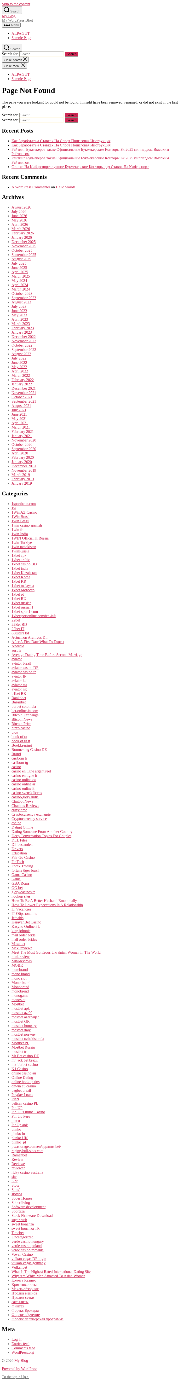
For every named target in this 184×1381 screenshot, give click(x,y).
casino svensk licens (27, 793)
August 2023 (21, 302)
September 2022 (24, 350)
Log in (17, 1339)
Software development (29, 1207)
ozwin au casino (24, 1086)
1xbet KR (19, 581)
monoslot (18, 1000)
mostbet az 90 (22, 1013)
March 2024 (21, 289)
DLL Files (19, 840)
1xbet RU (19, 599)
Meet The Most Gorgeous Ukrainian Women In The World (56, 952)
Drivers (17, 849)
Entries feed (20, 1344)
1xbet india (20, 568)
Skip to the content (16, 4)
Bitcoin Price (21, 724)
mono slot (19, 978)
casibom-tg (20, 762)
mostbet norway (24, 1034)
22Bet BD (19, 624)
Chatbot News (22, 801)
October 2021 (22, 397)
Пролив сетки (23, 1297)
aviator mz (19, 685)
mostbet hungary (24, 1026)
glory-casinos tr (23, 892)
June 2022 (19, 362)
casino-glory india (25, 797)
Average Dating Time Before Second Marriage (47, 655)
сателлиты (20, 1302)
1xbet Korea (21, 577)
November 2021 (24, 393)
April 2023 (20, 319)
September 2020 (24, 449)
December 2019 (24, 466)
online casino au (24, 1073)
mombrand (20, 970)
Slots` (16, 1190)
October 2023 (22, 293)
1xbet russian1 (22, 607)
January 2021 (22, 436)
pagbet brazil (21, 1090)
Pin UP (17, 1108)
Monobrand (20, 987)
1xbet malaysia (23, 586)
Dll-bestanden (22, 844)
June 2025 (19, 268)
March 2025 (21, 276)
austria (16, 650)
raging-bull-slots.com (27, 1151)
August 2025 (21, 259)
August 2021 (21, 406)
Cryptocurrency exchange (31, 814)
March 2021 (21, 427)
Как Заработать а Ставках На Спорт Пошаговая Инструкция (61, 141)
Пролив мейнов (24, 1293)
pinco (16, 1121)
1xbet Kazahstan (24, 573)
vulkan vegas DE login (29, 1259)
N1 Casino (20, 1069)
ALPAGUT (21, 33)
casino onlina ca (24, 780)
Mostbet (18, 1004)
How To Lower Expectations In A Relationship (47, 905)
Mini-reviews (22, 961)
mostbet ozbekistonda (28, 1039)
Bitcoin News (22, 719)
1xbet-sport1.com (25, 611)
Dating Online (22, 827)
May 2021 (19, 419)
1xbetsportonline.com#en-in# (34, 616)
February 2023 (23, 328)
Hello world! (65, 187)
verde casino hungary (28, 1241)
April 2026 (20, 224)
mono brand (21, 974)
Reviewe (18, 1164)
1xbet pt (18, 594)
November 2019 (24, 470)
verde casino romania (28, 1250)
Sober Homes (22, 1198)
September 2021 (24, 401)
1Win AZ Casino (24, 512)
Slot (14, 1181)
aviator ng (19, 689)
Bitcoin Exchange (25, 715)
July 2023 (19, 306)
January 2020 (22, 462)
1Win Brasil (20, 517)
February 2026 (23, 233)
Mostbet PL (20, 1043)
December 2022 (24, 337)
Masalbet (18, 944)
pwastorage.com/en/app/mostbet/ (36, 1146)
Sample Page (21, 38)
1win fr (17, 530)
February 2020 (23, 457)
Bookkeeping (22, 745)
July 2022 (19, 358)
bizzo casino (21, 728)
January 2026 (22, 237)
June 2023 (19, 311)
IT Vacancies (21, 909)
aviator (17, 659)
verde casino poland (27, 1246)
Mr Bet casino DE (25, 1056)
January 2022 (22, 384)
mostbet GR (21, 1021)
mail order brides (24, 939)
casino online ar (23, 784)
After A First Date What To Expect (38, 642)
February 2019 (23, 479)
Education (19, 853)
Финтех (18, 1306)
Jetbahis (17, 918)
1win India (20, 534)
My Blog (9, 16)
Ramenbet (19, 1155)
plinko (16, 1129)
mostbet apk (21, 1008)
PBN (15, 1099)
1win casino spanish (27, 525)
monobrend (20, 991)
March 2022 (21, 375)
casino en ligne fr (24, 775)
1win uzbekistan (24, 547)
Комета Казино (24, 1280)
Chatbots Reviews (25, 806)
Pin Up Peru (21, 1116)
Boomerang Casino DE (29, 750)
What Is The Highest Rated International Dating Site (51, 1272)
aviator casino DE (25, 668)
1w (14, 508)
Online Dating (22, 1077)
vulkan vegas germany (29, 1263)
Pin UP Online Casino (28, 1112)
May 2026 (19, 220)
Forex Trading (22, 866)
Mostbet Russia (23, 1047)
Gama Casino (22, 875)
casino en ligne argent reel (31, 771)
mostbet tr (19, 1052)
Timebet (18, 1233)
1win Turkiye (22, 542)
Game (16, 879)
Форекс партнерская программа (37, 1319)
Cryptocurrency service (29, 819)
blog (15, 732)
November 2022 (24, 341)
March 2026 (21, 229)
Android (18, 646)
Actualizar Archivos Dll (29, 637)
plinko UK (20, 1138)
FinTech (18, 862)
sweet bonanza (23, 1224)
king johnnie (21, 931)
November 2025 (24, 246)
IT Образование (24, 913)
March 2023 (21, 324)
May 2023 (19, 315)
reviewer (18, 1168)
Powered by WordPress (19, 1369)
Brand (16, 754)
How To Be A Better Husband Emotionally (44, 901)
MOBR (17, 965)
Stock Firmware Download (32, 1215)
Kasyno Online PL (26, 926)
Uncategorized (23, 1237)
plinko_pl (19, 1142)
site (14, 1177)
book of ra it (21, 741)
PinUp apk (20, 1125)
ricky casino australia (27, 1172)
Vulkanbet (19, 1267)
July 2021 (19, 410)
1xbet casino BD (24, 564)
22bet (16, 620)
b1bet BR (19, 693)
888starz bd (20, 633)
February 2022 (23, 380)
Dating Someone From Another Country (42, 832)
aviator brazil (21, 663)
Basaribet (19, 702)
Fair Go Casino (23, 857)
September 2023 (24, 298)
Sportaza (18, 1211)
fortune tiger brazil (25, 870)
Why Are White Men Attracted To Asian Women (48, 1276)
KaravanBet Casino (26, 922)
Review (17, 1159)
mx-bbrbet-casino (25, 1064)
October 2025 (22, 250)
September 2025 (24, 255)
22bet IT (18, 629)
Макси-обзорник (25, 1289)
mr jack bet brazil (25, 1060)
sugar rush (19, 1220)
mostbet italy (21, 1030)
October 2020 (22, 444)
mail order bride (23, 935)
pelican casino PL (25, 1103)
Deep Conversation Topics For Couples (41, 836)
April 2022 (20, 371)
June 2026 (19, 216)
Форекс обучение (26, 1315)
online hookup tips (26, 1082)
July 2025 (19, 263)
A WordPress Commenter (31, 187)
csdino (16, 823)
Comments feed (23, 1348)
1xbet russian (21, 603)
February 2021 (23, 431)
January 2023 (22, 332)
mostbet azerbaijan (26, 1017)
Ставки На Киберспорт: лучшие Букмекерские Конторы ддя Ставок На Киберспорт (80, 167)
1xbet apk (19, 555)
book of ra (19, 737)
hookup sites (21, 896)
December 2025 (24, 242)
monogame (20, 995)
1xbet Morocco (23, 590)
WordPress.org (23, 1352)
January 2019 (22, 483)
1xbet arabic (21, 560)
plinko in (18, 1133)
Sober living (21, 1203)
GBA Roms (20, 883)
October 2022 (22, 345)
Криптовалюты (24, 1284)
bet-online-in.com (25, 711)
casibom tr (19, 758)
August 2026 (21, 207)
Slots (15, 1185)
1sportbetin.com (24, 504)
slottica (17, 1194)
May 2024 (19, 281)
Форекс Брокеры (25, 1310)
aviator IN (19, 676)
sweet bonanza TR (26, 1228)
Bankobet (19, 698)
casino (16, 767)
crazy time (19, 810)
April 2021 (20, 423)
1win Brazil (20, 521)
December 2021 (24, 388)
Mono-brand (21, 983)
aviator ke (19, 681)
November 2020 (24, 440)
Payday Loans (22, 1095)
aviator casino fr (24, 672)
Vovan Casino (22, 1254)
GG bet (17, 888)
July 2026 (19, 211)
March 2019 (21, 475)
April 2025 (20, 272)
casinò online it (23, 788)
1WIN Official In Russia (30, 538)
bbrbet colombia (24, 706)
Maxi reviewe (22, 948)
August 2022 (21, 354)
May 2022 (19, 367)
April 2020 (20, 453)
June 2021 (19, 414)
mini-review (21, 957)
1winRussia (20, 551)
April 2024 (20, 285)
